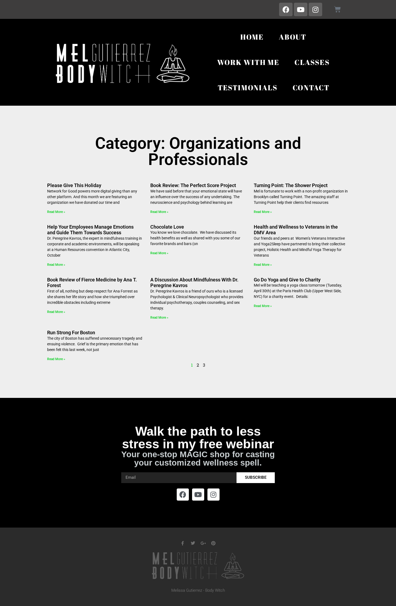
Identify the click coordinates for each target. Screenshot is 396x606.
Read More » (56, 212)
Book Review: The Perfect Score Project (193, 185)
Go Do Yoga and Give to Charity (287, 280)
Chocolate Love (167, 227)
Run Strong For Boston (71, 332)
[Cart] (337, 9)
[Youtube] (300, 9)
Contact (311, 87)
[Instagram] (315, 9)
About (292, 37)
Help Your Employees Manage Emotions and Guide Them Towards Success (90, 230)
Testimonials (247, 87)
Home (252, 37)
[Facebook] (286, 9)
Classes (312, 62)
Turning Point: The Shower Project (291, 185)
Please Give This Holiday (74, 185)
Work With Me (248, 62)
